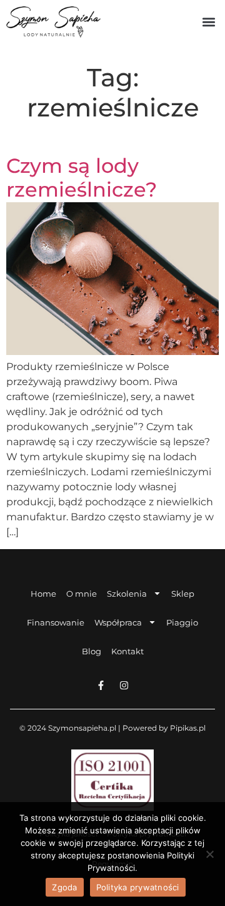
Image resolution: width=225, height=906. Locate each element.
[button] (208, 21)
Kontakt (127, 651)
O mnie (81, 594)
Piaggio (182, 622)
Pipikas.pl (188, 728)
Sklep (182, 594)
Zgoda (64, 887)
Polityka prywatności (137, 887)
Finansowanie (55, 622)
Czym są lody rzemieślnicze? (81, 177)
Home (43, 594)
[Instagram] (124, 685)
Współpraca (118, 622)
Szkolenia (127, 594)
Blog (91, 651)
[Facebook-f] (101, 685)
